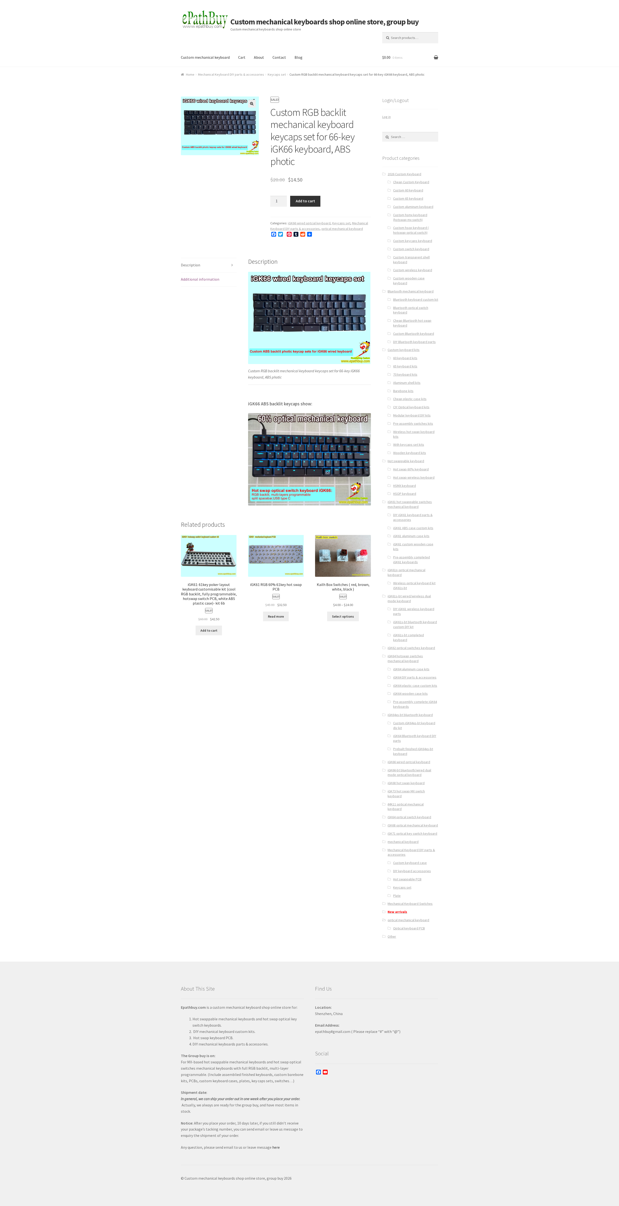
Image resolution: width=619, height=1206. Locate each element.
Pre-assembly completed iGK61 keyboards (411, 559)
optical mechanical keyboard (342, 229)
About (259, 57)
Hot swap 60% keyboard (411, 469)
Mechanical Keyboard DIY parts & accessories (231, 74)
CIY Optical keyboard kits (411, 407)
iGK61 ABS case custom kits (413, 528)
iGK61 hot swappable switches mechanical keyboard (410, 504)
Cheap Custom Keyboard (411, 182)
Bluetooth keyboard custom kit (415, 299)
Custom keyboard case (410, 863)
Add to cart (305, 200)
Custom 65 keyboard (408, 198)
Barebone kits (403, 391)
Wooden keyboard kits (409, 453)
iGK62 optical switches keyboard (411, 648)
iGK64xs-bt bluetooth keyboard (410, 715)
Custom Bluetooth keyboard (413, 333)
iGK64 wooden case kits (410, 693)
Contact (279, 57)
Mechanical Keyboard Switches (410, 903)
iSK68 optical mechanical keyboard (413, 825)
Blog (298, 57)
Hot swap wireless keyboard (414, 477)
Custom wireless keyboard (412, 270)
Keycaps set (277, 74)
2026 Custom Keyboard (404, 174)
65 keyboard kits (405, 366)
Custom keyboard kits (404, 350)
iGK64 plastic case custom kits (415, 685)
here (276, 1147)
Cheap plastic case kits (410, 399)
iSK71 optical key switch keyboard (412, 833)
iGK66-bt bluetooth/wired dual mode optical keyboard (409, 772)
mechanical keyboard (403, 842)
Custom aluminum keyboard (413, 207)
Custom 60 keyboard (408, 190)
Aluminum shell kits (406, 382)
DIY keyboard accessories (412, 871)
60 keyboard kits (405, 358)
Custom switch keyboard (411, 249)
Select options (343, 616)
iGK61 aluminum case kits (411, 536)
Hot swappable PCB (407, 879)
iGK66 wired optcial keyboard (309, 223)
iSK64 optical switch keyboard (409, 817)
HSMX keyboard (404, 485)
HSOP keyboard (404, 493)
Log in (386, 117)
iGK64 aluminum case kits (411, 669)
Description (190, 265)
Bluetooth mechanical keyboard (411, 291)
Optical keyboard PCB (409, 928)
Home (190, 74)
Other (392, 936)
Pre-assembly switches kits (413, 423)
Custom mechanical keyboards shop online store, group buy (324, 22)
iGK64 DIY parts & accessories (414, 677)
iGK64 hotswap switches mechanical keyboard (405, 658)
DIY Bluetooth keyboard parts (414, 342)
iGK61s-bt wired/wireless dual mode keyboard (409, 598)
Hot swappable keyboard (406, 461)
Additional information (200, 279)
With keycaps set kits (408, 444)
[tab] (209, 265)
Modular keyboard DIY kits (412, 415)
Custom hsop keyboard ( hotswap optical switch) (411, 230)
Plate (397, 895)
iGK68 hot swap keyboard (406, 783)
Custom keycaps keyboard (412, 241)
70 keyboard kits (405, 374)
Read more (276, 616)
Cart (241, 57)
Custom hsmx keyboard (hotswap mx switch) (410, 217)
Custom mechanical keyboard (205, 57)
